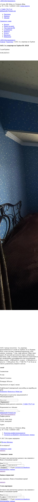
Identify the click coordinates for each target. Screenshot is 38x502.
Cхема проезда (25, 6)
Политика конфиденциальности (14, 433)
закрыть (2, 450)
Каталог (6, 24)
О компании (8, 30)
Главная (2, 42)
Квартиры (9, 42)
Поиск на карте (9, 26)
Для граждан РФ (9, 28)
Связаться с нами (5, 21)
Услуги (6, 33)
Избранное (7, 37)
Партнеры (7, 14)
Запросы (7, 16)
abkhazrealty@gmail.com (8, 11)
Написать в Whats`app (15, 391)
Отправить (4, 467)
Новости (7, 31)
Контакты (7, 35)
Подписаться (4, 402)
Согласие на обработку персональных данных (19, 435)
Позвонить (3, 391)
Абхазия (6, 18)
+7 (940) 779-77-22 (6, 9)
